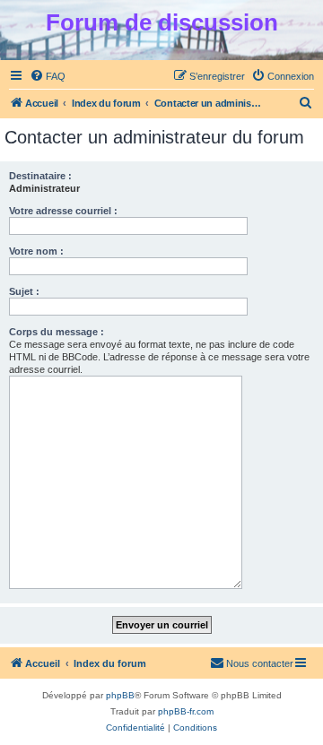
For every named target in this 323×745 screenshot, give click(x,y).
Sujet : (24, 291)
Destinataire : (40, 175)
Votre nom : (36, 251)
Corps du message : (56, 331)
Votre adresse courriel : (63, 210)
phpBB (120, 695)
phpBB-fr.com (186, 711)
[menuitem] (47, 76)
